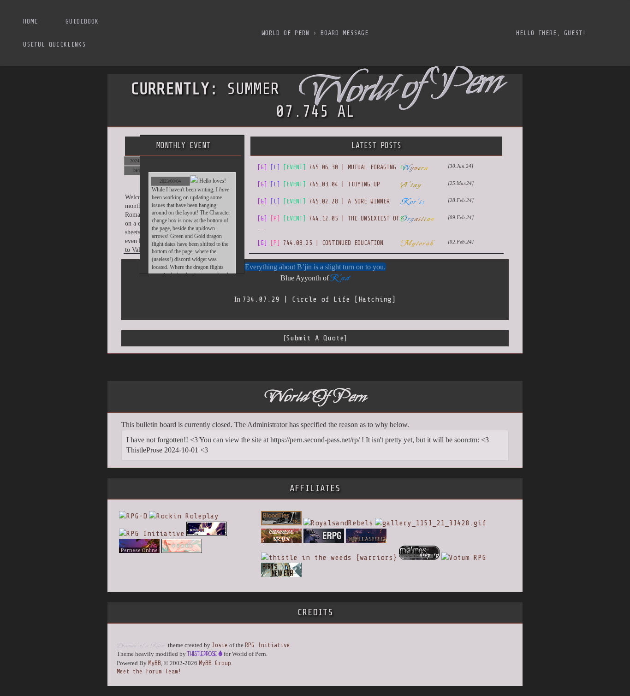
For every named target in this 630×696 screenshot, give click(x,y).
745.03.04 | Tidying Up (318, 184)
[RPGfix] (206, 533)
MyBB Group (215, 663)
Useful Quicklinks (54, 44)
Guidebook (82, 21)
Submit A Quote (315, 338)
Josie (220, 645)
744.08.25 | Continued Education (320, 242)
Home (30, 21)
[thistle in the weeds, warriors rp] (329, 557)
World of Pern (285, 33)
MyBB (154, 663)
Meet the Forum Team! (149, 671)
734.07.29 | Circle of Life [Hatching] (319, 299)
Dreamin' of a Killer (140, 645)
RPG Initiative (267, 645)
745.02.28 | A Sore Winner (323, 201)
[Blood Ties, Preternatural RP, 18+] (281, 523)
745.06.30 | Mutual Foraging (326, 167)
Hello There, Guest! (551, 33)
